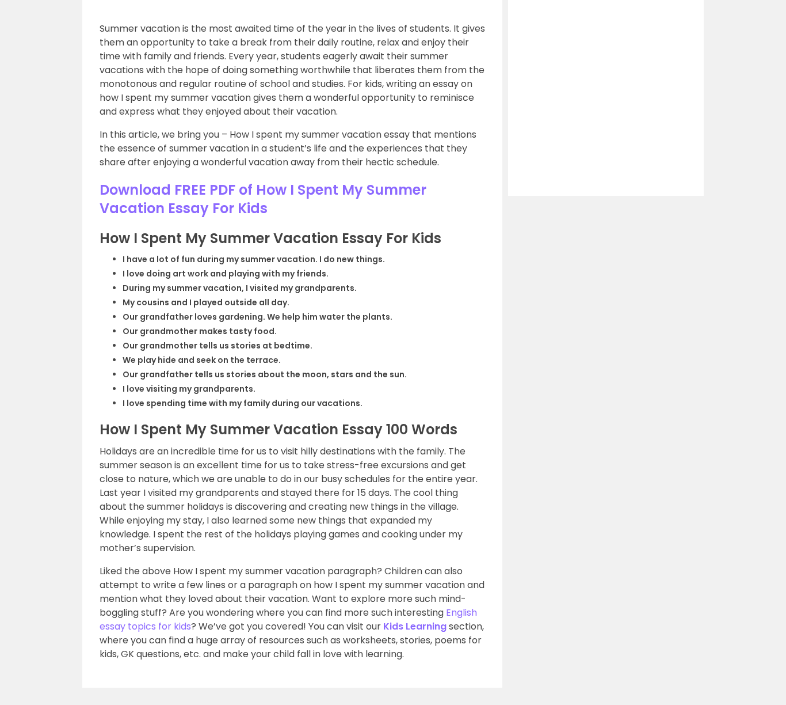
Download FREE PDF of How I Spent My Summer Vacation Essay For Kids (263, 199)
